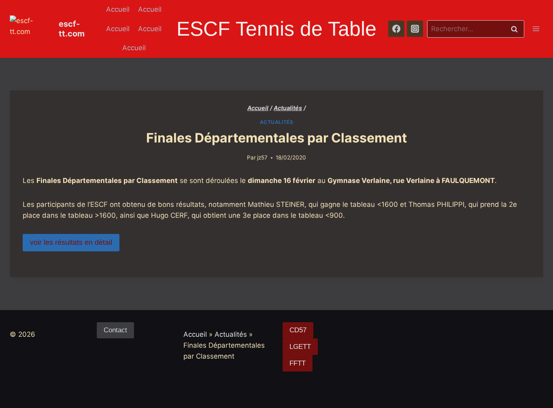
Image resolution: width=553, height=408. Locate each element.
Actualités (277, 122)
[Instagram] (415, 29)
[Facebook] (396, 29)
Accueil (118, 9)
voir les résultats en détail (71, 242)
